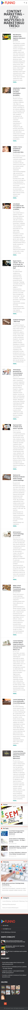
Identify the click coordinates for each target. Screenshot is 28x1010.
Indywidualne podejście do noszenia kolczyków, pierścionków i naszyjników (19, 91)
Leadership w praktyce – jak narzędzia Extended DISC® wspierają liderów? (18, 847)
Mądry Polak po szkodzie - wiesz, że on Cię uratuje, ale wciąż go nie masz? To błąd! (19, 264)
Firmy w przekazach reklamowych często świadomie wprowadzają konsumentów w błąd (15, 941)
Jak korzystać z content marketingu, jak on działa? (18, 533)
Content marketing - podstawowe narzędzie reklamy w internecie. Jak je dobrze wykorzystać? (19, 755)
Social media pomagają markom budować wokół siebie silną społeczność (16, 832)
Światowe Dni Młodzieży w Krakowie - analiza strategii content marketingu (19, 477)
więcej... (15, 82)
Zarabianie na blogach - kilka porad (19, 320)
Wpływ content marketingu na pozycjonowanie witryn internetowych (19, 588)
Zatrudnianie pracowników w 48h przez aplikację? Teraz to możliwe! (19, 206)
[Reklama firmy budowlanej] (14, 815)
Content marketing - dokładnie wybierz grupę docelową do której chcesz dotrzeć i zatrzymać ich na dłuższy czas (19, 645)
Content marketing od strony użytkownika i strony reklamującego (19, 701)
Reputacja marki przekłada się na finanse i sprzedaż (18, 426)
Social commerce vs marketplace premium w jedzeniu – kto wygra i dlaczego (17, 840)
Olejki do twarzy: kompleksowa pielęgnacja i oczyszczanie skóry (18, 149)
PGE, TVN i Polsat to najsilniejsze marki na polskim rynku (16, 952)
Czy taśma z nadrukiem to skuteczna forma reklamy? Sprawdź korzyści (18, 853)
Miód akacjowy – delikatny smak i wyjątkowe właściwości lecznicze (19, 37)
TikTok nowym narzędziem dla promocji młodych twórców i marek (18, 372)
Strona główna (13, 28)
